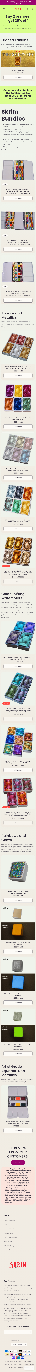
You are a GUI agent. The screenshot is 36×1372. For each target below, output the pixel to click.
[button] (4, 9)
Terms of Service (10, 1229)
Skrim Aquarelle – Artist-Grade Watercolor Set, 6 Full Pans (18, 1122)
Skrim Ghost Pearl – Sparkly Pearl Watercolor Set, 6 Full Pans (18, 469)
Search (6, 1225)
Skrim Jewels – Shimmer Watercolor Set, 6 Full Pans (18, 418)
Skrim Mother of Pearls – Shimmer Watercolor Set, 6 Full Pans (18, 521)
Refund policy (27, 1361)
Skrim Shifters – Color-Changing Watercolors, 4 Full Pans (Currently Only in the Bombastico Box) (18, 710)
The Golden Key (18, 70)
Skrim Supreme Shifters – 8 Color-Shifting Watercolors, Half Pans (18, 762)
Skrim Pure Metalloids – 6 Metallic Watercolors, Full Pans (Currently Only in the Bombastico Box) (18, 572)
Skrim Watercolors (15, 1361)
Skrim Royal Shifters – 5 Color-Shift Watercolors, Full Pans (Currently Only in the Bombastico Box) (18, 814)
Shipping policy (29, 1364)
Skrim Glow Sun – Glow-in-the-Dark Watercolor (18, 943)
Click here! (18, 1162)
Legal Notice (8, 1242)
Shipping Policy (9, 1246)
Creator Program (9, 1221)
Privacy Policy (8, 1250)
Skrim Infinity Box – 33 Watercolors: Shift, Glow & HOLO (18, 292)
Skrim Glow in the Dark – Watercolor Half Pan (18, 994)
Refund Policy (8, 1233)
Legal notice (12, 1367)
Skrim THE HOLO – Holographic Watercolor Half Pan (18, 892)
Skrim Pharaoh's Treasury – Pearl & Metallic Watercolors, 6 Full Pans (18, 367)
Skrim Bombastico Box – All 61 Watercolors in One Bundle (18, 241)
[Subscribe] (30, 1332)
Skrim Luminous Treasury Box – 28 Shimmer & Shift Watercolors (18, 190)
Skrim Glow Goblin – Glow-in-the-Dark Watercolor (18, 1045)
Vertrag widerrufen (10, 1237)
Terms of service (18, 1364)
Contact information (23, 1367)
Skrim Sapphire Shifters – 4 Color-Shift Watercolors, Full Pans (18, 658)
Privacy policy (8, 1364)
